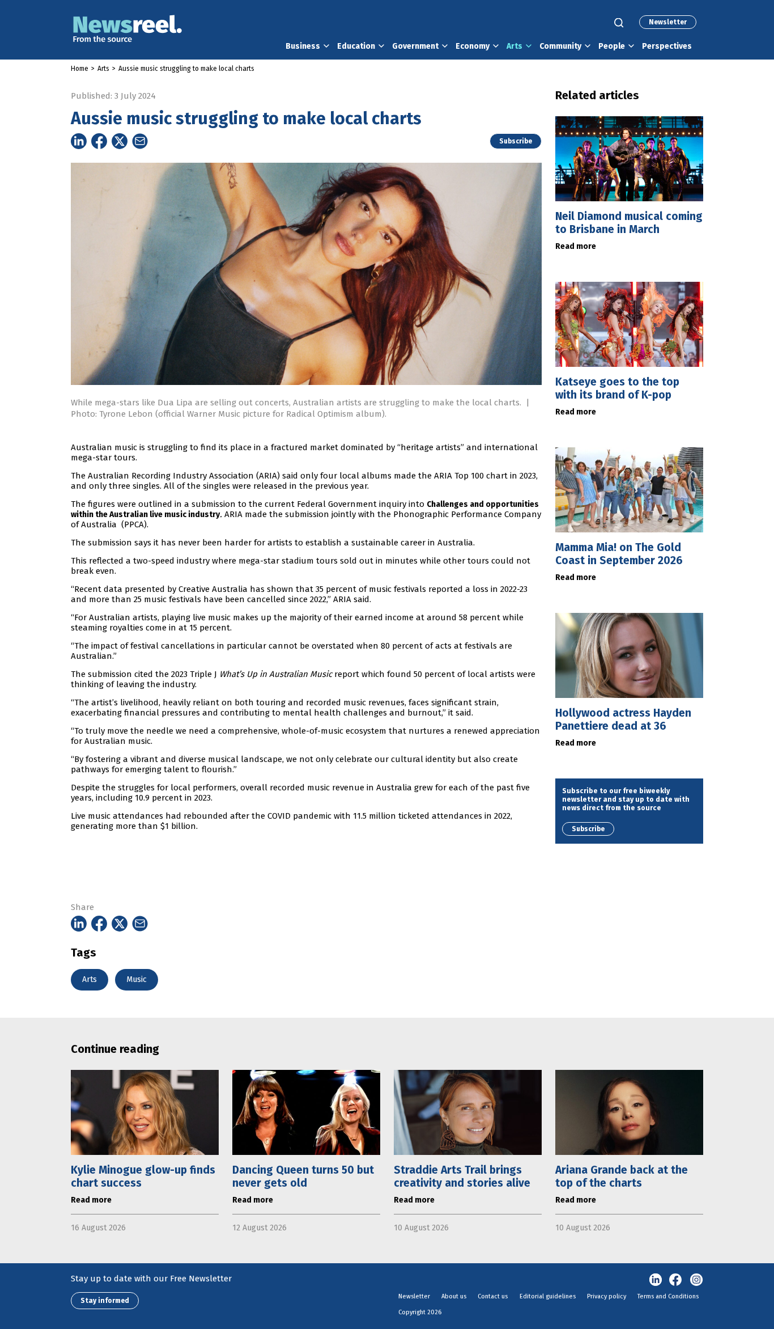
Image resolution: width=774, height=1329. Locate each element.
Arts (514, 46)
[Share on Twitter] (119, 141)
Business (303, 46)
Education (356, 46)
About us (453, 1296)
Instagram (696, 1280)
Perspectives (667, 46)
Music (136, 979)
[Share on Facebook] (99, 141)
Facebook (676, 1280)
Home (79, 69)
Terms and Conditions (668, 1296)
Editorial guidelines (548, 1296)
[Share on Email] (140, 141)
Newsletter (668, 22)
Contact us (493, 1296)
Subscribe (515, 141)
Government (415, 46)
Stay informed (104, 1301)
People (611, 46)
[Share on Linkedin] (79, 141)
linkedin (655, 1280)
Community (560, 46)
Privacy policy (606, 1296)
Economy (473, 46)
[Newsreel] (127, 30)
